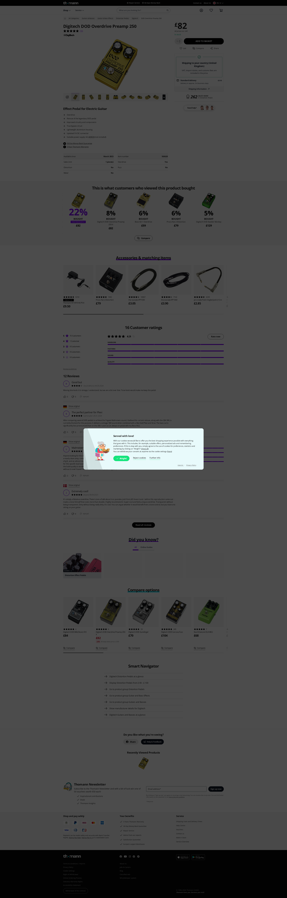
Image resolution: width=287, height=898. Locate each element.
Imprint (181, 465)
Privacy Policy (191, 465)
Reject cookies (139, 457)
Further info (155, 457)
